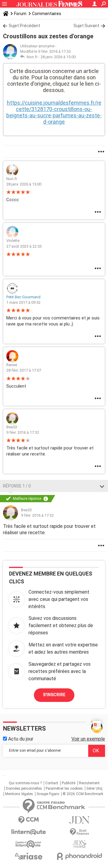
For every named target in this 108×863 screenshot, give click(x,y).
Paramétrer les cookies (64, 788)
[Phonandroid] (79, 856)
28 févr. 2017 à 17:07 (23, 370)
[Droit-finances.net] (79, 832)
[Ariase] (28, 856)
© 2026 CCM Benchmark (83, 794)
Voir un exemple (88, 739)
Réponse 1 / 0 (17, 486)
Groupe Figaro (48, 794)
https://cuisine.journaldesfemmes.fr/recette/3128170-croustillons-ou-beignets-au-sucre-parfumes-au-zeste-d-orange (54, 112)
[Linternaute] (28, 832)
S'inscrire (54, 694)
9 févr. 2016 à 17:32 (22, 432)
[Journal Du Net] (79, 820)
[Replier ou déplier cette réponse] (102, 486)
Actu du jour (20, 739)
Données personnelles (24, 788)
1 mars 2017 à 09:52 (23, 302)
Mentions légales (19, 794)
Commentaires (46, 13)
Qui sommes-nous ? (25, 783)
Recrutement (89, 783)
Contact (51, 783)
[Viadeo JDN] (79, 844)
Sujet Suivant (86, 25)
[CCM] (28, 820)
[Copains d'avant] (28, 844)
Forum (20, 13)
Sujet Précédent (24, 25)
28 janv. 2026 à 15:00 (58, 57)
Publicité (68, 783)
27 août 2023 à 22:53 (24, 246)
